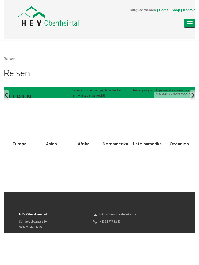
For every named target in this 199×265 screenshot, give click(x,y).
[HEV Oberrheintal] (73, 16)
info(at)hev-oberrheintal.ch (118, 214)
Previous (6, 95)
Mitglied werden (143, 10)
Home (163, 10)
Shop (176, 10)
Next (192, 95)
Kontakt (189, 10)
